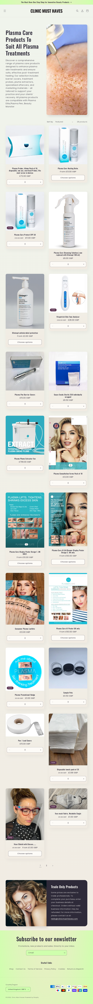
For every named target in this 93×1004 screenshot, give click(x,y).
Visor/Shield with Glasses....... (25, 844)
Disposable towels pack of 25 (68, 769)
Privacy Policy (50, 969)
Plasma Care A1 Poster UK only (68, 628)
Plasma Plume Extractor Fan (25, 459)
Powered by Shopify (32, 997)
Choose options (68, 177)
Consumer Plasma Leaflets (25, 629)
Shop (11, 969)
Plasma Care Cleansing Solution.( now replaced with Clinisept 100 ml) (68, 254)
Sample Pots (68, 692)
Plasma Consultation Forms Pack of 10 (68, 474)
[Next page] (52, 865)
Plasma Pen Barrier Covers (25, 395)
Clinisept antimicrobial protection (25, 333)
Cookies (61, 969)
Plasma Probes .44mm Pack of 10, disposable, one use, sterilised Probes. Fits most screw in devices (25, 170)
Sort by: (50, 122)
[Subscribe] (64, 952)
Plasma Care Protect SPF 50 (25, 235)
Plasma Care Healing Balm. (68, 168)
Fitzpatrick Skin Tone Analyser (68, 317)
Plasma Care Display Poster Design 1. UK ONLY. (25, 553)
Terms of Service (35, 969)
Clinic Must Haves (18, 997)
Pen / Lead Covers (25, 741)
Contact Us (20, 969)
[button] (4, 10)
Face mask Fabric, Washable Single (68, 813)
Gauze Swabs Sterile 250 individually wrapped (68, 396)
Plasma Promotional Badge (25, 695)
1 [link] (40, 865)
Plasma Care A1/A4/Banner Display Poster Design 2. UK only (68, 551)
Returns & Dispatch (75, 969)
